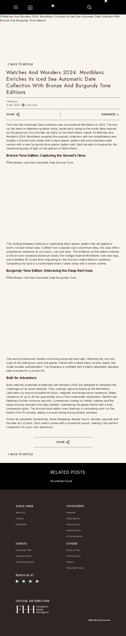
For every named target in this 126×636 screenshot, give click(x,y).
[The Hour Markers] (18, 586)
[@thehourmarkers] (31, 583)
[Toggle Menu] (15, 7)
